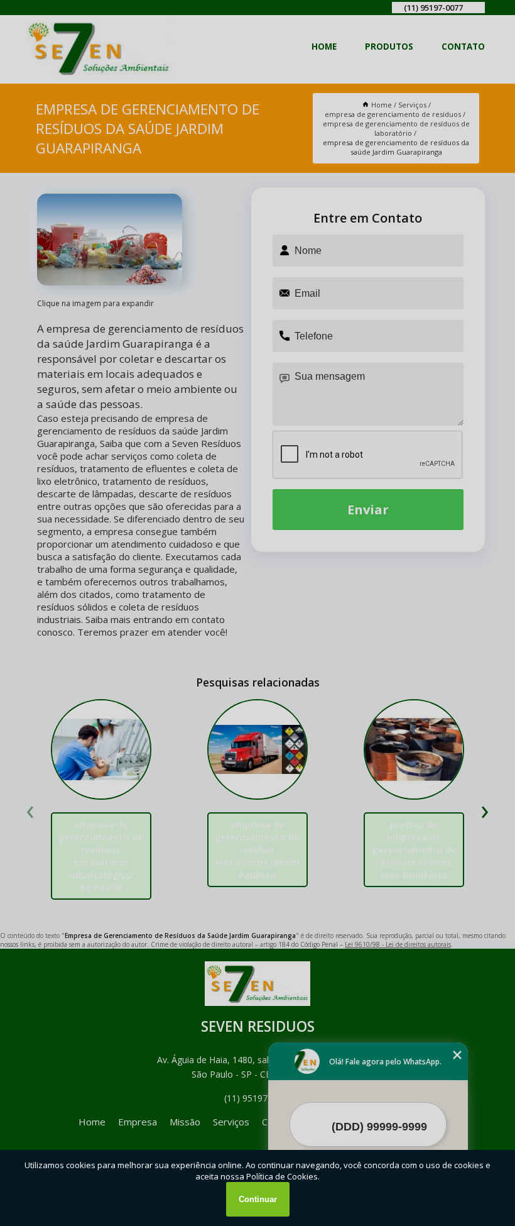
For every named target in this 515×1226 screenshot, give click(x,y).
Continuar (258, 1199)
